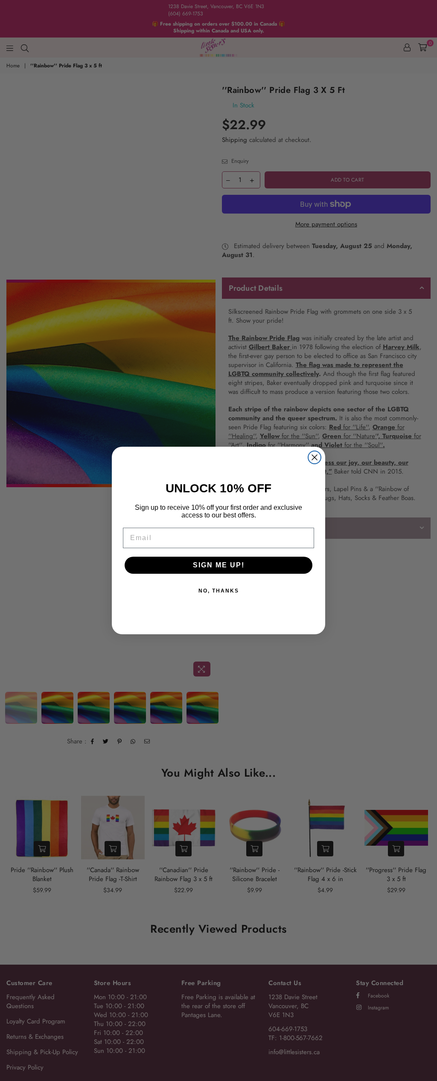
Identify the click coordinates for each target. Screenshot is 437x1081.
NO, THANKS (218, 591)
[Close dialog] (314, 457)
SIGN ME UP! (219, 565)
